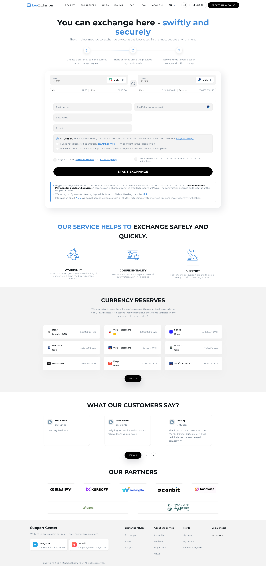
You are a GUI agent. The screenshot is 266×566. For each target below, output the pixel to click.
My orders (188, 541)
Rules (105, 5)
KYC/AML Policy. (185, 138)
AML (78, 198)
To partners (88, 5)
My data (187, 535)
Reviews (70, 5)
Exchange (130, 535)
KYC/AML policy (108, 159)
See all (133, 378)
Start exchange (133, 171)
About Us (157, 5)
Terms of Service (85, 159)
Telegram (218, 535)
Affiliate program (192, 547)
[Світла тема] (184, 5)
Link (145, 194)
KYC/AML (119, 5)
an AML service (106, 143)
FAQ (132, 5)
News (143, 5)
